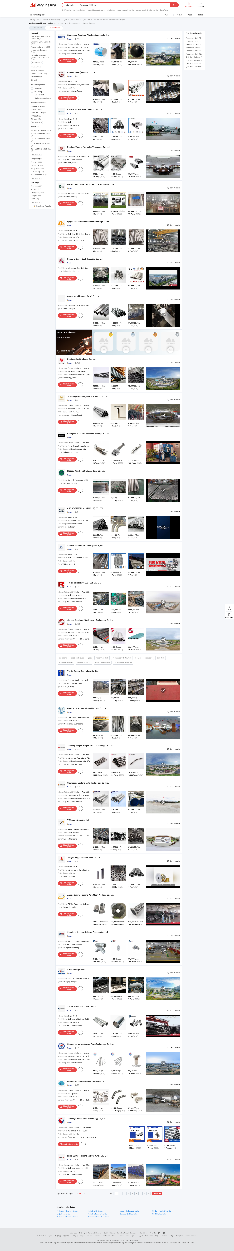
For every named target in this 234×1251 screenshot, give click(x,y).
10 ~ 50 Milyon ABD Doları (41, 150)
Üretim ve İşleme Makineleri (41, 43)
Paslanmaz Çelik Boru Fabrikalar (67, 1217)
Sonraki (155, 1193)
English (50, 1236)
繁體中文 (66, 1236)
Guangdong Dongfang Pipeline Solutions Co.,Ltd (88, 35)
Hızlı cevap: (62, 53)
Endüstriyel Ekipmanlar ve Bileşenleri (40, 38)
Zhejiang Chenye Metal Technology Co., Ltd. (86, 1118)
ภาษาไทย (164, 1236)
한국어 (134, 1236)
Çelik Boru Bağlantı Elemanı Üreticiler (200, 57)
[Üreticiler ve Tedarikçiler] (42, 5)
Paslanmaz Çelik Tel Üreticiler (197, 38)
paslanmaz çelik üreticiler (125, 10)
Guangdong (37, 192)
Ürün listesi (37, 28)
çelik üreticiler (111, 10)
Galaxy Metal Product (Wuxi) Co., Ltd (83, 296)
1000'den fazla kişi (39, 175)
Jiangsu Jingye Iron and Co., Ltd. (84, 857)
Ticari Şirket (37, 70)
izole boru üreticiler (79, 10)
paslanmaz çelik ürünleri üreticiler (147, 10)
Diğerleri (36, 119)
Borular (138, 658)
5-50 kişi (36, 162)
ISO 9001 (36, 116)
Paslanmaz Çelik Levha (123, 663)
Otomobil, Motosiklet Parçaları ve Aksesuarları (40, 57)
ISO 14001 (37, 109)
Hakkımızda (73, 1233)
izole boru (63, 658)
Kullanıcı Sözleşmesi (94, 1233)
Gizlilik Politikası (109, 1233)
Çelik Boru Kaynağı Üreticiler (196, 60)
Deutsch (97, 1236)
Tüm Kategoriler (38, 15)
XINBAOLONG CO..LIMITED (82, 1006)
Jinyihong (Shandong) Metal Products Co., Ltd (87, 396)
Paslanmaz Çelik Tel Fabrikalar (98, 1217)
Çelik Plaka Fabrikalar (159, 1214)
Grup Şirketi (37, 77)
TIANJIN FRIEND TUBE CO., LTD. (84, 582)
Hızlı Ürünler (144, 1233)
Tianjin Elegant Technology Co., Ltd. (82, 671)
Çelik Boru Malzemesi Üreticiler (197, 66)
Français (82, 1236)
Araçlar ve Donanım (40, 47)
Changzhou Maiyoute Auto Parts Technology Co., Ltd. (90, 1044)
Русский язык (124, 1236)
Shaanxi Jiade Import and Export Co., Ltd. (85, 545)
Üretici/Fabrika (39, 73)
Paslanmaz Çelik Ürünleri (121, 658)
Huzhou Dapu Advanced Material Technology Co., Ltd (90, 184)
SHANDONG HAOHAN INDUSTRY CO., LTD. (88, 109)
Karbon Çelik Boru (66, 663)
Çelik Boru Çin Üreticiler (96, 1211)
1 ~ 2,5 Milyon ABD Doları (40, 134)
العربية (141, 1236)
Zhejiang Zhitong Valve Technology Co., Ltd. (88, 147)
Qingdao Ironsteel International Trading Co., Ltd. (88, 221)
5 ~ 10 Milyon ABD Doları (40, 145)
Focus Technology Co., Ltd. (116, 1240)
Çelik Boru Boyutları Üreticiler (97, 1214)
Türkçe (171, 1236)
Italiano (114, 1236)
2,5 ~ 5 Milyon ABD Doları (40, 139)
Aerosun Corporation (76, 969)
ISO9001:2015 (38, 106)
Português (106, 1236)
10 (75, 1194)
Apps (190, 15)
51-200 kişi (37, 165)
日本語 (74, 1236)
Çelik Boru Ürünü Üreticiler (195, 63)
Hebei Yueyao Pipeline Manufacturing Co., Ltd (87, 1155)
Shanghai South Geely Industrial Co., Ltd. (85, 259)
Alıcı (166, 15)
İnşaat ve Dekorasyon (39, 51)
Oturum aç (201, 6)
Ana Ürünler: (62, 47)
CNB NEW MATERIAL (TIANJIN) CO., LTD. (85, 508)
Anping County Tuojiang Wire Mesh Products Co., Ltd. (90, 895)
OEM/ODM (38, 88)
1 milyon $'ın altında (41, 130)
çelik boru (148, 658)
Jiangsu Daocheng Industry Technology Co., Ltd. (90, 620)
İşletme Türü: (63, 44)
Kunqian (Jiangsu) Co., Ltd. (81, 72)
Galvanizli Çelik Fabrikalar (128, 1214)
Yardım (179, 15)
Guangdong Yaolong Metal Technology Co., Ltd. (88, 783)
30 (80, 1194)
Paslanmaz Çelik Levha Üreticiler (198, 41)
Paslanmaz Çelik (102, 658)
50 (84, 1194)
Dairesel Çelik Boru (84, 663)
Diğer (34, 80)
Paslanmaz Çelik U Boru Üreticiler (198, 54)
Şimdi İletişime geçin (68, 61)
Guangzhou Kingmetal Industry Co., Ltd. (87, 708)
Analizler (153, 1233)
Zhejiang (36, 189)
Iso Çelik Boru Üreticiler (64, 1214)
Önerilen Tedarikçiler (194, 33)
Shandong (36, 186)
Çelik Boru (160, 658)
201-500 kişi (37, 171)
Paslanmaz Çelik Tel (102, 663)
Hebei (35, 199)
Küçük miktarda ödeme (42, 98)
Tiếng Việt (179, 1236)
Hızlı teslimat (39, 95)
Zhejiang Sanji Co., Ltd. (81, 359)
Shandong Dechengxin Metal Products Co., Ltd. (87, 932)
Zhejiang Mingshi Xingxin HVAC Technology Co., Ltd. (90, 745)
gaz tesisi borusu (77, 658)
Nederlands (149, 1236)
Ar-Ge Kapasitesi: (64, 50)
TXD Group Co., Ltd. (78, 820)
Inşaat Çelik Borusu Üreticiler (129, 1211)
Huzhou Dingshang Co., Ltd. (86, 471)
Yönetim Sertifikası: (65, 240)
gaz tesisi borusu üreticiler (96, 10)
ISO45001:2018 (38, 113)
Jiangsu (36, 195)
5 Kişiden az (37, 168)
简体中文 (58, 1236)
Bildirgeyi (82, 1233)
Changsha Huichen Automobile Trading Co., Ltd (88, 433)
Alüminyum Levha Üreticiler (196, 44)
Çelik (90, 658)
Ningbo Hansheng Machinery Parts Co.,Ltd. (86, 1081)
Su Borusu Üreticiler (193, 47)
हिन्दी (156, 1236)
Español (90, 1236)
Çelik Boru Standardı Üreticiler (161, 1211)
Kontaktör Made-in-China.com (127, 1233)
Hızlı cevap (38, 91)
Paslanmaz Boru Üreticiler (195, 51)
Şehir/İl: (61, 128)
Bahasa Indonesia (191, 1236)
